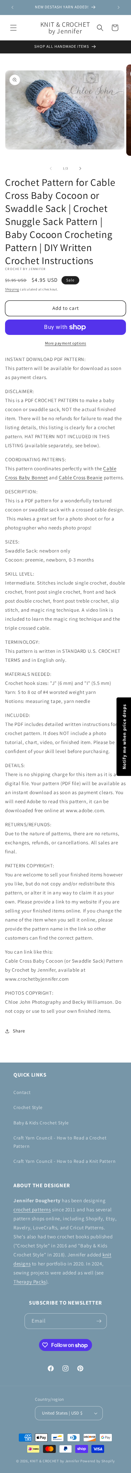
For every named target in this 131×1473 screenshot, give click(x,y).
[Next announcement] (118, 7)
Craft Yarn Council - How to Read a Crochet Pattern (59, 1142)
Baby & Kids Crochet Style (41, 1123)
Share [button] (19, 1031)
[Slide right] (80, 168)
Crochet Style (28, 1107)
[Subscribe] (99, 1321)
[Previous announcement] (12, 7)
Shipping (12, 289)
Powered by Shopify (97, 1461)
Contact (22, 1092)
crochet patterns (32, 1209)
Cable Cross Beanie (80, 477)
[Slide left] (50, 168)
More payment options (65, 343)
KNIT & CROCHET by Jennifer (54, 1461)
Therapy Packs (29, 1281)
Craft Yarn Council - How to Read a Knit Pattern (64, 1161)
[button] (13, 27)
